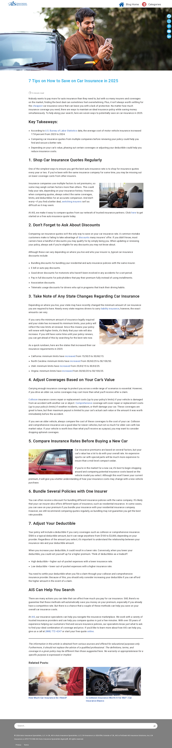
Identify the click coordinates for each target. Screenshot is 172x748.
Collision (33, 399)
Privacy (18, 745)
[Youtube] (169, 31)
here (133, 212)
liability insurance (110, 308)
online (90, 631)
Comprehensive (84, 403)
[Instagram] (169, 21)
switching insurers (72, 201)
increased (70, 356)
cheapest (38, 106)
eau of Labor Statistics (61, 130)
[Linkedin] (169, 36)
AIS (33, 617)
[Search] (154, 726)
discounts (84, 237)
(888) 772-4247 (53, 631)
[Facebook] (169, 16)
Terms (26, 745)
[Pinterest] (169, 26)
